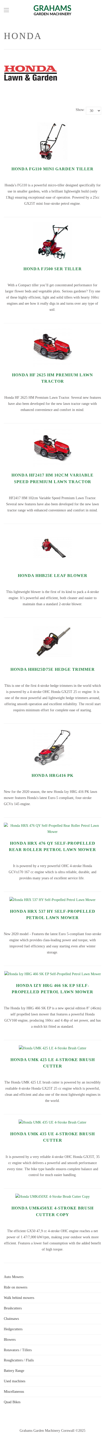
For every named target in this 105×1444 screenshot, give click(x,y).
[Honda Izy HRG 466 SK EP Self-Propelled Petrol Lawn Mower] (52, 974)
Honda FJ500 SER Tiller (52, 269)
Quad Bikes (12, 1402)
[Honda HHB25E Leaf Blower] (52, 532)
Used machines (14, 1381)
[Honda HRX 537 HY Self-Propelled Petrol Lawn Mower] (52, 900)
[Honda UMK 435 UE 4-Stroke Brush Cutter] (52, 1122)
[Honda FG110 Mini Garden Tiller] (52, 125)
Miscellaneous (14, 1392)
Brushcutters (13, 1308)
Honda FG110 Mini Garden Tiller (52, 169)
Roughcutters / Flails (19, 1360)
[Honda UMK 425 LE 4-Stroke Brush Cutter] (52, 1048)
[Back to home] (52, 10)
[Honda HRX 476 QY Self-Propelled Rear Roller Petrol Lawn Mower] (52, 826)
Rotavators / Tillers (18, 1350)
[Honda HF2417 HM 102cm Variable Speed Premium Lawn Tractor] (52, 431)
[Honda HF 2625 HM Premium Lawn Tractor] (52, 331)
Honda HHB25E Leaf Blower (52, 575)
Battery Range (14, 1371)
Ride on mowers (15, 1287)
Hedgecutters (13, 1329)
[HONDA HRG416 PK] (52, 732)
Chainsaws (11, 1319)
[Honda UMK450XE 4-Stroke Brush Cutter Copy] (52, 1196)
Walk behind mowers (19, 1298)
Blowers (10, 1340)
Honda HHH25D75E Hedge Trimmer (52, 669)
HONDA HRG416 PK (52, 775)
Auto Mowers (13, 1277)
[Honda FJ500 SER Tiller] (52, 225)
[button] (6, 10)
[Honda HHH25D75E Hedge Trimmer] (52, 626)
